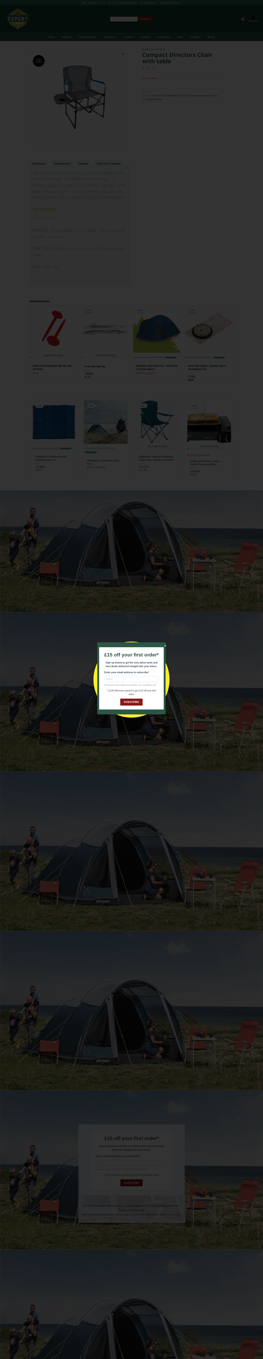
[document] (131, 679)
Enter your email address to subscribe (126, 672)
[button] (165, 646)
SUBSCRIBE (131, 702)
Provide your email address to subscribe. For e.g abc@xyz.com (130, 685)
